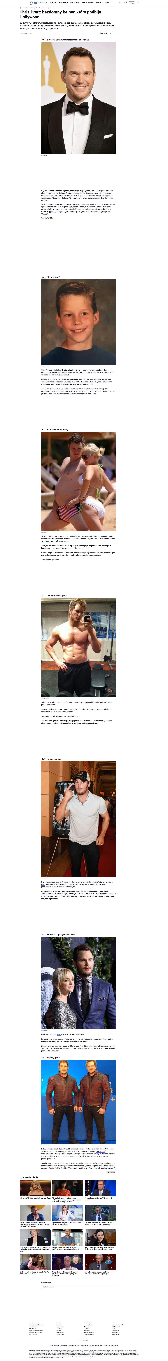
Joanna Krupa (115, 1330)
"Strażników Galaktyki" (61, 198)
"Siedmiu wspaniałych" (103, 1163)
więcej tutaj (100, 1151)
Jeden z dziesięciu (88, 1324)
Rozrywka (53, 3)
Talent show (63, 3)
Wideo (107, 3)
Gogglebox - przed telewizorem (36, 1324)
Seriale (98, 3)
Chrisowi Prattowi (66, 193)
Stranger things (60, 1334)
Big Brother (87, 1330)
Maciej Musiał (115, 1334)
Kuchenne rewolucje (89, 1332)
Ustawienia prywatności (110, 1345)
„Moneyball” (68, 539)
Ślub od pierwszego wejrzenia (36, 1330)
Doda (113, 1328)
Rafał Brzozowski (116, 1326)
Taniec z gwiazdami (33, 1334)
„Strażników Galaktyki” (73, 553)
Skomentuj (103, 33)
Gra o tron (59, 1330)
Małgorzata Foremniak (117, 1324)
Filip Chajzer (115, 1332)
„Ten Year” (45, 541)
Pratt (105, 553)
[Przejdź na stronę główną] (31, 4)
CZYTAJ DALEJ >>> (48, 218)
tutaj (62, 1357)
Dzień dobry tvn (32, 1328)
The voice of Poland (89, 1334)
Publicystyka (74, 3)
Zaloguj (132, 3)
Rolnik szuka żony (33, 1326)
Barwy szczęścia (60, 1326)
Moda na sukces (60, 1332)
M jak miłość (59, 1328)
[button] (125, 3)
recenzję (74, 198)
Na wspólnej (59, 1324)
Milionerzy (86, 1326)
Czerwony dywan (87, 3)
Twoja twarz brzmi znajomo (35, 1332)
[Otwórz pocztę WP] (120, 2)
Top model (86, 1328)
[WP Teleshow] (42, 2)
